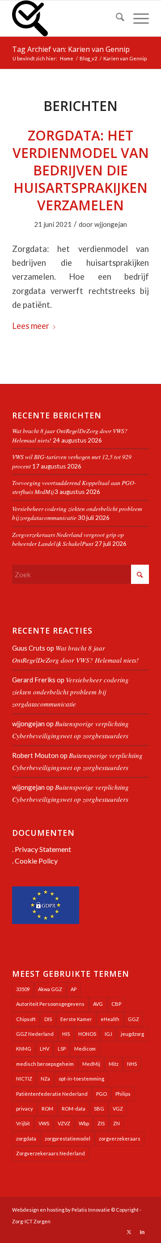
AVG (98, 1004)
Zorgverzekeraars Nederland (50, 1153)
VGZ (118, 1108)
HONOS (87, 1034)
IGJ (108, 1034)
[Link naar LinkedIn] (142, 1232)
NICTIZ (24, 1078)
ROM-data (73, 1108)
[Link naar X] (129, 1232)
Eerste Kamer (76, 1019)
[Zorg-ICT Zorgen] (67, 18)
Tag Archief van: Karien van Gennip (71, 49)
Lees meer (30, 326)
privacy (24, 1108)
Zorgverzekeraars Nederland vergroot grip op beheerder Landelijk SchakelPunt (68, 539)
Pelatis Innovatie (91, 1210)
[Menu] (136, 18)
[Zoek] (115, 18)
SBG (99, 1108)
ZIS (101, 1123)
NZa (45, 1078)
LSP (62, 1048)
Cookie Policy (36, 860)
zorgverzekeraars (119, 1138)
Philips (123, 1094)
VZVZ (64, 1123)
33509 (23, 989)
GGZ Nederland (35, 1034)
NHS (132, 1064)
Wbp (84, 1123)
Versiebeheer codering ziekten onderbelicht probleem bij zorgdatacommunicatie (70, 691)
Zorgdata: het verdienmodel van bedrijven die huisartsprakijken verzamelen (81, 170)
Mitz (114, 1064)
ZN (116, 1123)
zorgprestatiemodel (67, 1138)
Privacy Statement (43, 849)
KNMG (23, 1048)
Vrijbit (23, 1123)
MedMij (91, 1064)
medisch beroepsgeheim (45, 1064)
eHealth (110, 1019)
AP (73, 989)
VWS (43, 1123)
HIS (66, 1034)
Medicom (85, 1048)
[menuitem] (115, 18)
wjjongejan (110, 224)
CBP (116, 1004)
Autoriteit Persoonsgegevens (50, 1004)
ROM (47, 1108)
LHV (44, 1048)
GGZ (133, 1019)
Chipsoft (26, 1019)
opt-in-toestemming (81, 1078)
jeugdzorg (132, 1034)
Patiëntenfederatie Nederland (52, 1094)
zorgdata (26, 1138)
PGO (101, 1094)
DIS (48, 1019)
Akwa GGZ (50, 989)
